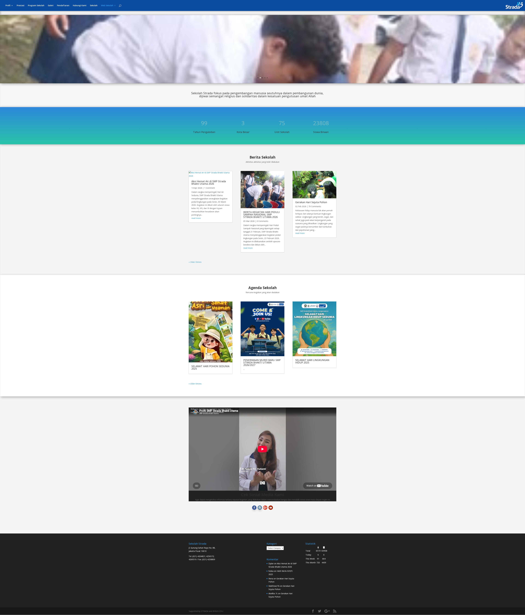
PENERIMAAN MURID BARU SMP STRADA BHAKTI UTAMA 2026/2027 (262, 362)
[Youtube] (271, 507)
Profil (7, 6)
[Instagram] (260, 507)
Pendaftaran (63, 6)
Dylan (271, 563)
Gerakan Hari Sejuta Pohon (311, 202)
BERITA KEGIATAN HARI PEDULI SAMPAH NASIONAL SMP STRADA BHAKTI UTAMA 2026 (261, 214)
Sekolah (93, 6)
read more (196, 218)
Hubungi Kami (79, 6)
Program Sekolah (36, 6)
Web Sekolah (107, 6)
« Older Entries (195, 262)
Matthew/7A (274, 586)
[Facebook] (254, 507)
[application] (221, 425)
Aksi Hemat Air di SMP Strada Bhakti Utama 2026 (208, 182)
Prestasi (20, 6)
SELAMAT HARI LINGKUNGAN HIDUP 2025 (312, 361)
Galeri (50, 6)
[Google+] (265, 507)
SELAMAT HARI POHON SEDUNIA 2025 (210, 367)
